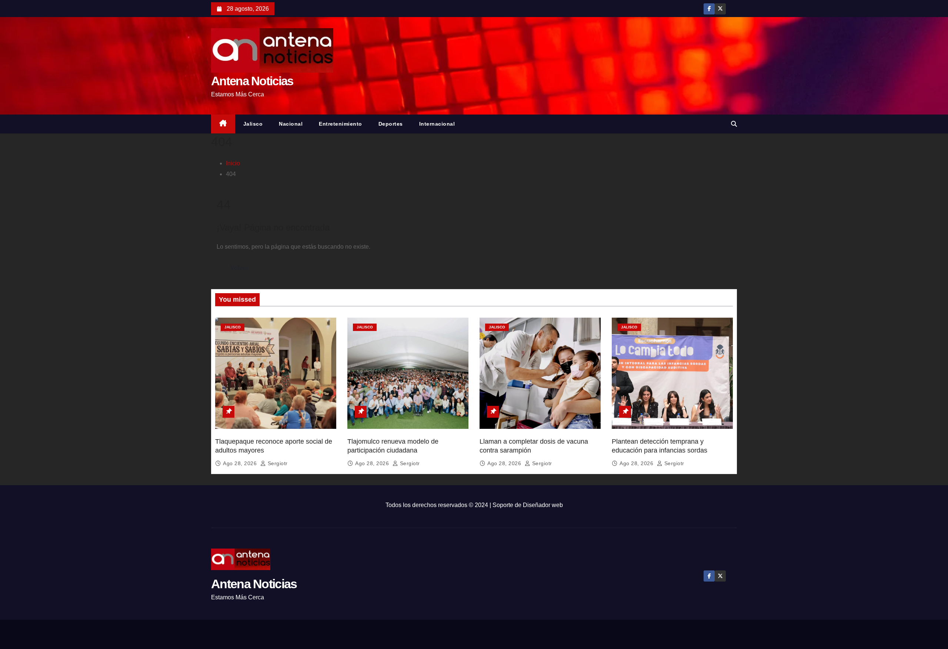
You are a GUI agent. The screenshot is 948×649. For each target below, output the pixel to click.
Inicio (233, 163)
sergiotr (277, 463)
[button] (734, 124)
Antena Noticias (252, 81)
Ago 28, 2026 (240, 463)
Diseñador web (543, 505)
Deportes (390, 124)
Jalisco (253, 124)
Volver (239, 268)
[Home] (223, 124)
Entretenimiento (340, 124)
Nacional (291, 124)
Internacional (437, 124)
